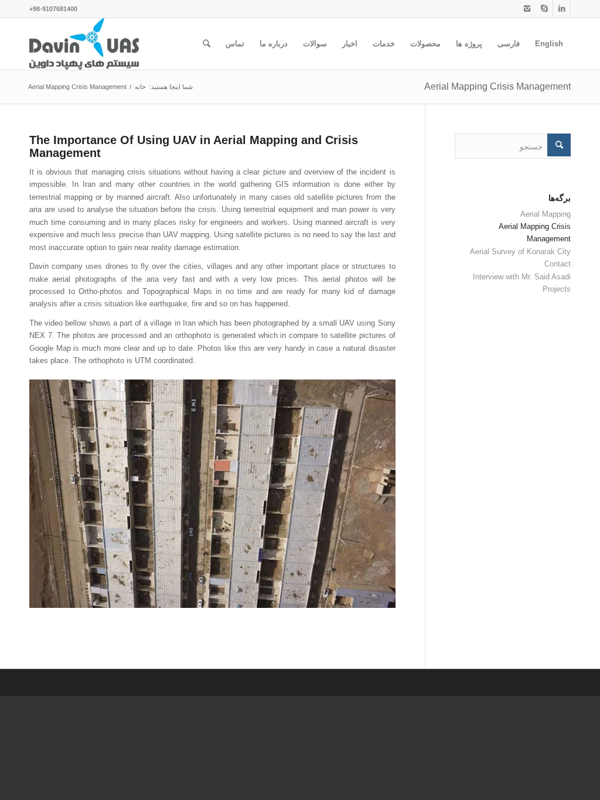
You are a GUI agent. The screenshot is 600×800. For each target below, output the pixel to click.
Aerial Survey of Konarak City (520, 251)
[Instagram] (527, 9)
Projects (557, 289)
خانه (140, 86)
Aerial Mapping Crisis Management (497, 86)
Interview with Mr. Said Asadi (522, 276)
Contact (557, 263)
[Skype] (544, 9)
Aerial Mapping (545, 214)
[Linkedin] (561, 9)
